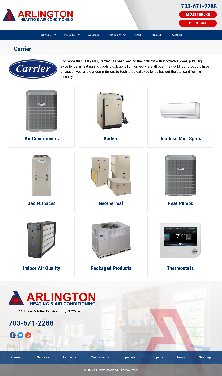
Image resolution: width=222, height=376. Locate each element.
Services (45, 34)
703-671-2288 (199, 6)
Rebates (156, 34)
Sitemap (205, 357)
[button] (55, 35)
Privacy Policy (129, 370)
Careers (177, 34)
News (137, 34)
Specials (93, 34)
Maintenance (100, 357)
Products (69, 34)
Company (115, 34)
